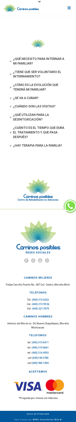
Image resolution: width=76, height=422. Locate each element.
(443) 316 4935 (40, 352)
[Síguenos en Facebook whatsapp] (47, 260)
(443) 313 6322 (40, 299)
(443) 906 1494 (40, 363)
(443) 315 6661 (40, 347)
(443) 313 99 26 (40, 304)
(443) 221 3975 (40, 308)
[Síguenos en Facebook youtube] (40, 260)
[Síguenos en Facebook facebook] (26, 260)
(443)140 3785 (40, 357)
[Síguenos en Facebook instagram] (33, 260)
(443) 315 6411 (40, 342)
